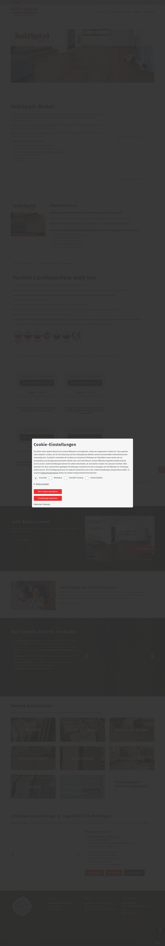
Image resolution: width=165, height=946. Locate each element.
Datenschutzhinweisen (49, 473)
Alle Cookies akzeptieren (48, 492)
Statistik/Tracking (76, 477)
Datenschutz (38, 504)
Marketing (58, 477)
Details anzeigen (42, 484)
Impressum (46, 504)
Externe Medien (96, 477)
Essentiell (43, 477)
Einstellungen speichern (47, 498)
